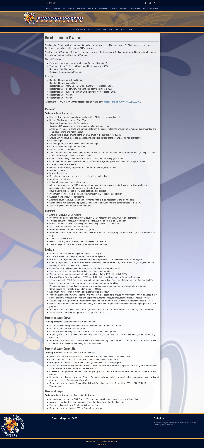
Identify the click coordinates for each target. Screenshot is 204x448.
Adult (129, 29)
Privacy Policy (113, 441)
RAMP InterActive (91, 441)
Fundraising (123, 8)
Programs (80, 8)
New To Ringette (68, 8)
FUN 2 (89, 29)
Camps (113, 8)
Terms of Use (103, 441)
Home (48, 8)
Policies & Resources (150, 8)
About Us (56, 8)
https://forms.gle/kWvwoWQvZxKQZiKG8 (122, 101)
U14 (110, 29)
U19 (122, 29)
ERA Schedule (134, 8)
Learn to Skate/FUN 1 (78, 29)
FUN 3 (97, 29)
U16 (116, 29)
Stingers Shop (103, 8)
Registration (92, 8)
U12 (104, 29)
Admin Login (102, 444)
